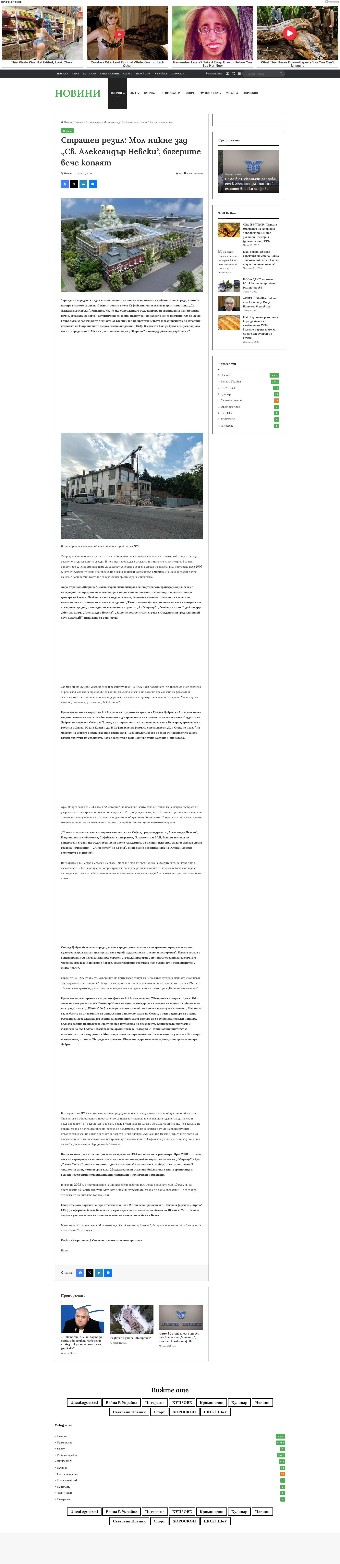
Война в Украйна (231, 381)
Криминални (212, 1402)
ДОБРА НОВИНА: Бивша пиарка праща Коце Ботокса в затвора (259, 302)
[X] (74, 184)
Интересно (227, 425)
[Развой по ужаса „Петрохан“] (131, 1319)
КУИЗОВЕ (227, 413)
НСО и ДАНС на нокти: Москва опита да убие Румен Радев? (259, 283)
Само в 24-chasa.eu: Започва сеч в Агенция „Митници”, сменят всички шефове (179, 1337)
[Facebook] (65, 184)
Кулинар (226, 394)
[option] (248, 171)
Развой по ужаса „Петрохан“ (130, 1338)
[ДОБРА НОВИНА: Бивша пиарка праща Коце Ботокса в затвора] (229, 303)
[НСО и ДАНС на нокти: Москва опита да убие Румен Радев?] (229, 284)
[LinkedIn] (83, 184)
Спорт (159, 1412)
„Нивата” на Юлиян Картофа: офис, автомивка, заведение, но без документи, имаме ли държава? (82, 1342)
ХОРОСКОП (228, 419)
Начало (67, 122)
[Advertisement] (132, 401)
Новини (79, 122)
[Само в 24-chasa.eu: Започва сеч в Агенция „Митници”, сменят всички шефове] (181, 1317)
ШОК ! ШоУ (228, 387)
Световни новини (231, 400)
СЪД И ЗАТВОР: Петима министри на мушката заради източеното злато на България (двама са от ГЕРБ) (260, 233)
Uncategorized (230, 406)
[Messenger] (93, 184)
